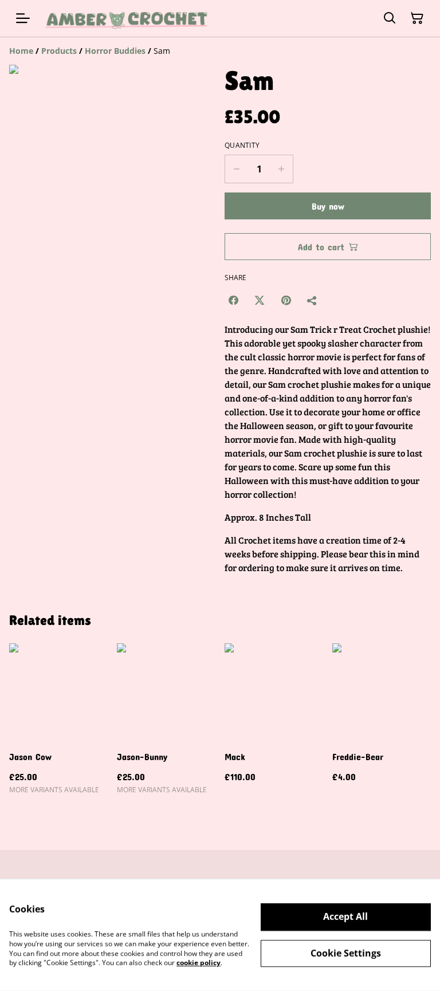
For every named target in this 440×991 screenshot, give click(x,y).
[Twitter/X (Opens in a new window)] (259, 300)
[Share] (312, 300)
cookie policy (198, 963)
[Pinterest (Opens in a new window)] (285, 300)
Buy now (328, 205)
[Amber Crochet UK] (127, 18)
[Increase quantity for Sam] (281, 169)
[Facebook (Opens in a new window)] (233, 300)
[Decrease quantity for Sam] (236, 169)
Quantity (242, 145)
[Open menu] (23, 18)
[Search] (389, 18)
